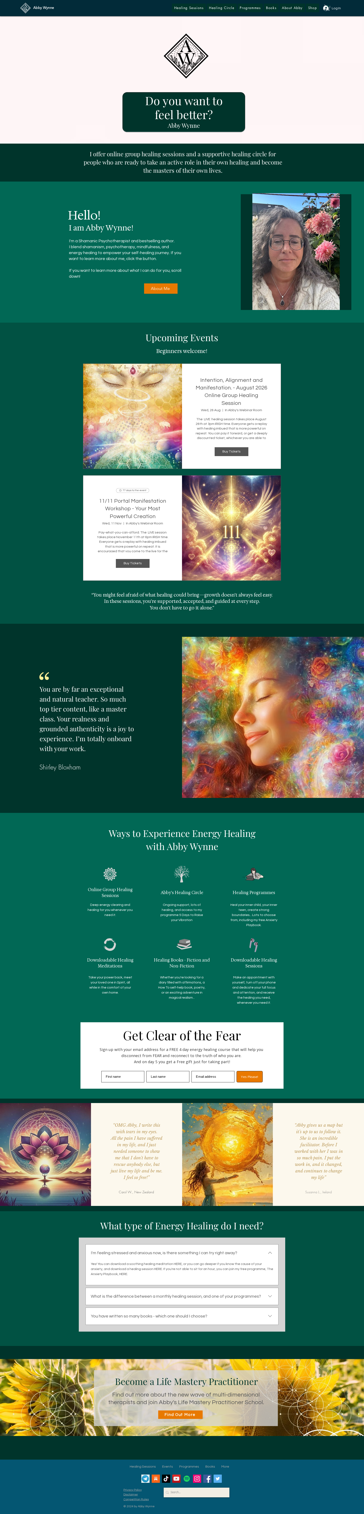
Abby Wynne (43, 7)
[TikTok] (166, 1479)
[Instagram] (197, 1479)
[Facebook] (207, 1479)
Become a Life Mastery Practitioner (186, 1381)
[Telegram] (145, 1479)
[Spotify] (187, 1479)
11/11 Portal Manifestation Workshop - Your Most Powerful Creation (132, 508)
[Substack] (156, 1479)
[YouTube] (176, 1479)
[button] (312, 8)
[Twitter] (218, 1479)
